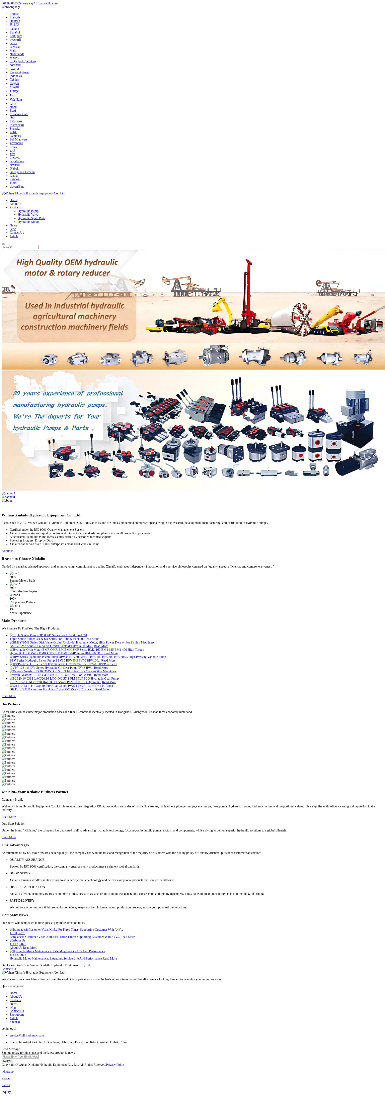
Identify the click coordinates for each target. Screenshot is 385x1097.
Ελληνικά (16, 121)
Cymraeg (15, 135)
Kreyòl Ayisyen (19, 72)
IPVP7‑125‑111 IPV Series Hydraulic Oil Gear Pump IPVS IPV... (51, 667)
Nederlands (17, 54)
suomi (13, 183)
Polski (13, 132)
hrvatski (15, 165)
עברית (13, 146)
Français (15, 17)
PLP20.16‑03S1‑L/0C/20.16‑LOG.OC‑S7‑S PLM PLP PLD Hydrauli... (55, 682)
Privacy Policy (115, 1064)
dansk (13, 43)
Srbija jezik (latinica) (23, 61)
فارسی (14, 68)
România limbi (19, 114)
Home (13, 200)
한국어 (14, 87)
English (14, 13)
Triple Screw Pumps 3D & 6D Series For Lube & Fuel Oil (47, 638)
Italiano (14, 28)
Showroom (17, 1014)
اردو (12, 150)
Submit (7, 1060)
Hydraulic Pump (28, 211)
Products (15, 207)
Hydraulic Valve (28, 214)
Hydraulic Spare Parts (31, 218)
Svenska (15, 128)
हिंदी (12, 117)
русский (15, 39)
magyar (14, 83)
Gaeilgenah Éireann (22, 172)
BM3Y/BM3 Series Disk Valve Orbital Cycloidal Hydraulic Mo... (51, 646)
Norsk (13, 107)
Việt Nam (16, 99)
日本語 (14, 24)
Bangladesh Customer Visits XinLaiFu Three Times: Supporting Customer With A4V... (65, 936)
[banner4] (8, 497)
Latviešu (15, 179)
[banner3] (8, 493)
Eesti (13, 110)
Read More (91, 638)
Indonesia (16, 76)
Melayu (14, 57)
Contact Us (17, 232)
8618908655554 (12, 3)
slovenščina (17, 186)
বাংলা (12, 154)
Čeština (14, 79)
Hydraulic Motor (28, 221)
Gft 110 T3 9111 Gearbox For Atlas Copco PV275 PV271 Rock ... (52, 689)
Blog (13, 229)
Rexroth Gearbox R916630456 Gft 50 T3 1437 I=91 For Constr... (51, 675)
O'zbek (14, 168)
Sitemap (15, 1021)
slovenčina (16, 143)
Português (16, 36)
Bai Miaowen (18, 139)
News (13, 225)
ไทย (12, 95)
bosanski (15, 65)
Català (14, 175)
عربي (13, 103)
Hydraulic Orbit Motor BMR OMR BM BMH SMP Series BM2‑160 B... (56, 653)
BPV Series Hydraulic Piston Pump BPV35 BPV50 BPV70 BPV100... (55, 660)
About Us (16, 203)
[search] (3, 244)
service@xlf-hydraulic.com (40, 3)
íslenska (15, 46)
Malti (13, 50)
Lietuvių (15, 157)
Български (17, 125)
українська (17, 161)
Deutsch (15, 21)
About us (7, 551)
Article (14, 236)
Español (15, 32)
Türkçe (14, 91)
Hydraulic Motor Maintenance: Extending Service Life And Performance (56, 958)
